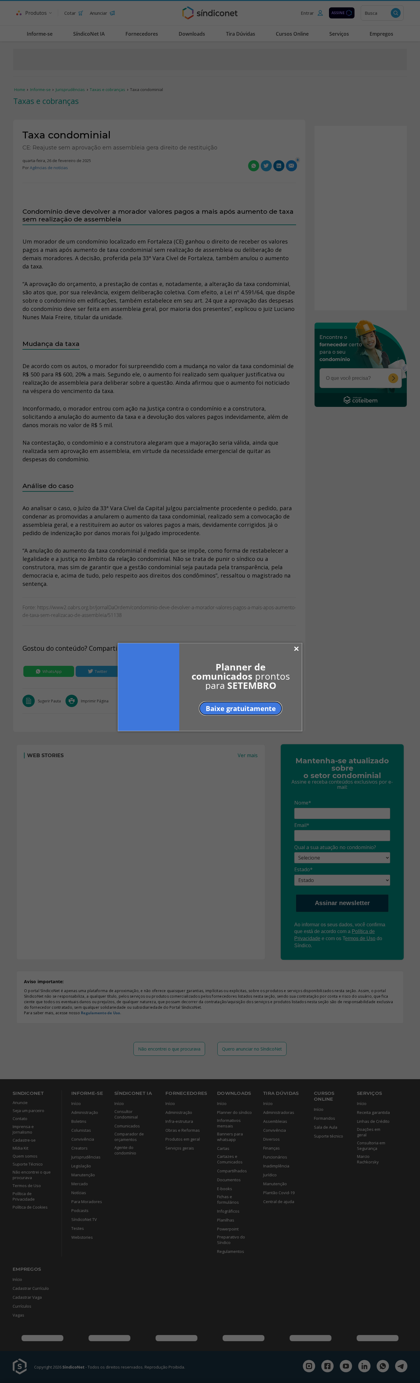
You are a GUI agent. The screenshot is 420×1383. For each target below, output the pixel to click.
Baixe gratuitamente (241, 708)
